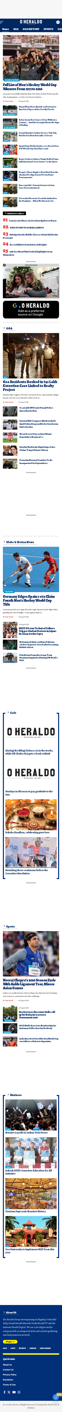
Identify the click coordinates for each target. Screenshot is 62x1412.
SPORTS (6, 140)
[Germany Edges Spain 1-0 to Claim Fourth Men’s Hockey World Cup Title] (31, 569)
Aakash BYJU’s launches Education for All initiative (28, 1172)
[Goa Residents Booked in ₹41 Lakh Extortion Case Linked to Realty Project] (31, 355)
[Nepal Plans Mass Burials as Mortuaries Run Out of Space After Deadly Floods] (10, 110)
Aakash (8, 1167)
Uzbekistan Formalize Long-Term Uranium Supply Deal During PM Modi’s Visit (38, 658)
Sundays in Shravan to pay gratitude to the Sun (29, 793)
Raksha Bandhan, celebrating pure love (27, 832)
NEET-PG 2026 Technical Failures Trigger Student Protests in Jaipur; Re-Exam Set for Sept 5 (37, 631)
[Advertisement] (31, 8)
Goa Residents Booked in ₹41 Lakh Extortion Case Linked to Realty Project (30, 385)
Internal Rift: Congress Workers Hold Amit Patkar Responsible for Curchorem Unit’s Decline (38, 423)
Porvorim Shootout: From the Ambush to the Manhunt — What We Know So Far (38, 199)
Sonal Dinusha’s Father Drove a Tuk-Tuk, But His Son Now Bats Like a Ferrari (38, 134)
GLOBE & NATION (11, 80)
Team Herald (9, 101)
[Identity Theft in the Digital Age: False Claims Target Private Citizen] (10, 451)
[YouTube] (14, 1392)
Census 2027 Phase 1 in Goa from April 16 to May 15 (33, 220)
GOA (5, 193)
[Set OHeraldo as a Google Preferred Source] (31, 309)
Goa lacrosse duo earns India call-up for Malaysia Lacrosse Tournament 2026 (37, 1014)
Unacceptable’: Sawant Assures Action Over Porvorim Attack (37, 186)
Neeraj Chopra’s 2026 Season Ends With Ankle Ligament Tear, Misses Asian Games (29, 984)
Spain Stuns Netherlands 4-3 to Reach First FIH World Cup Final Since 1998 (39, 147)
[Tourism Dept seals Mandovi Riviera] (31, 1193)
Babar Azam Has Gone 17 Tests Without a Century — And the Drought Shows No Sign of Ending (39, 122)
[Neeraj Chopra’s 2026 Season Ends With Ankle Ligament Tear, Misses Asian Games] (31, 953)
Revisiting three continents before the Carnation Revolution (26, 871)
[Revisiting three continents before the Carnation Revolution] (31, 852)
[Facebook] (4, 1392)
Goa (7, 1246)
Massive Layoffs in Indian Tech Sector (26, 1132)
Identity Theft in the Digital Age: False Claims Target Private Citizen (37, 449)
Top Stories (9, 592)
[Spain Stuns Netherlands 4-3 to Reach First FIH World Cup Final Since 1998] (10, 150)
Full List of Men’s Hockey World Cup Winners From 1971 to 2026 (30, 86)
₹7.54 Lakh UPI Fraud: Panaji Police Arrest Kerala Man (36, 409)
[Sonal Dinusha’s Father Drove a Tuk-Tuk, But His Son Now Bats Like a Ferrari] (10, 137)
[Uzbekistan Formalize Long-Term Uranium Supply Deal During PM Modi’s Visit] (10, 658)
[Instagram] (19, 1392)
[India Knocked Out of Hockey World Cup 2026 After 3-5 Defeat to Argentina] (10, 1041)
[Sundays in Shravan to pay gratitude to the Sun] (31, 773)
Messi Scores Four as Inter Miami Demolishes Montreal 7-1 (35, 435)
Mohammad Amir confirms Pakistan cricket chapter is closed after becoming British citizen (38, 645)
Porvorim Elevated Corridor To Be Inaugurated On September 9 (35, 462)
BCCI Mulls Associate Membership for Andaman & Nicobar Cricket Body (37, 1027)
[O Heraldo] (31, 22)
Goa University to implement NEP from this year (29, 1251)
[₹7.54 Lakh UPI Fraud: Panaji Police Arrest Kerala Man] (10, 411)
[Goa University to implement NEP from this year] (31, 1231)
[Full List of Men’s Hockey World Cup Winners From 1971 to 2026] (31, 57)
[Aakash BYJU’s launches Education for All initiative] (31, 1152)
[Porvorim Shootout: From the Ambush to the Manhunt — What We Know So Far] (10, 202)
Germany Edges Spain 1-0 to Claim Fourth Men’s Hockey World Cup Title (29, 600)
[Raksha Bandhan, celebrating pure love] (31, 814)
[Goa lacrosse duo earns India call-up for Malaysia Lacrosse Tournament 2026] (10, 1013)
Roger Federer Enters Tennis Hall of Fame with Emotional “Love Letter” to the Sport (39, 160)
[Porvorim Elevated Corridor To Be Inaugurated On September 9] (10, 464)
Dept (7, 1208)
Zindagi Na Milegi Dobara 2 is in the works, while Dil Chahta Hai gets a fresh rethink (29, 752)
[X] (9, 1392)
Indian (8, 1129)
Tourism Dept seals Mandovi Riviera (25, 1211)
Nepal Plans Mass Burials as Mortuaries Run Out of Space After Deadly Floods (37, 108)
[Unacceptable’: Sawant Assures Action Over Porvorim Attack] (10, 189)
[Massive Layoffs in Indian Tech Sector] (31, 1115)
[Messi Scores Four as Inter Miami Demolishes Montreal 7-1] (10, 437)
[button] (2, 22)
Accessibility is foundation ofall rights (28, 244)
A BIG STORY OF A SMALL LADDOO (27, 227)
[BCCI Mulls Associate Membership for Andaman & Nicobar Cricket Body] (10, 1028)
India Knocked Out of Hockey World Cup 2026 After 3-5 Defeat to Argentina (39, 1040)
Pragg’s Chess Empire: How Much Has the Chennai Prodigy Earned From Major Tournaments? (38, 175)
